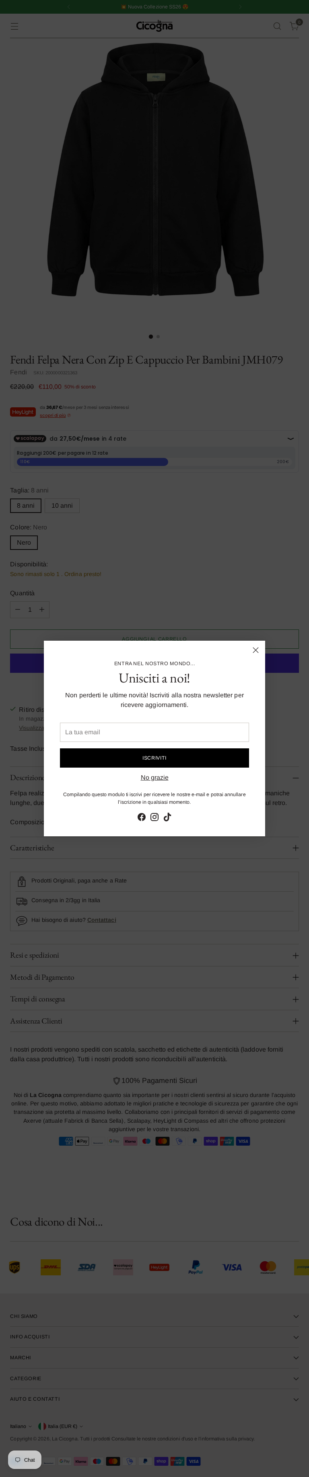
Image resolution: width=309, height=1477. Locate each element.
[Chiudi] (255, 650)
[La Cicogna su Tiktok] (167, 818)
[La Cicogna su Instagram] (154, 818)
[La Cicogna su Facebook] (141, 818)
